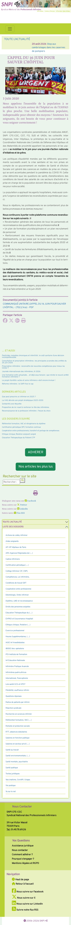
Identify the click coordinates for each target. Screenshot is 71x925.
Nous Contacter (22, 807)
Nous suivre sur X (26, 897)
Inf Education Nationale (15, 660)
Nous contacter (20, 850)
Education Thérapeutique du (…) (19, 613)
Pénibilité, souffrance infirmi (17, 690)
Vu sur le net (11, 791)
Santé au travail (12, 750)
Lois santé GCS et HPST (15, 684)
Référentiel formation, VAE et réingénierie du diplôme (23, 424)
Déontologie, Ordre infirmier (17, 595)
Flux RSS (20, 513)
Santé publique (12, 768)
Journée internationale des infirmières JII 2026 (21, 371)
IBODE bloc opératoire (15, 648)
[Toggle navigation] (10, 28)
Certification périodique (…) (17, 565)
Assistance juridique (23, 845)
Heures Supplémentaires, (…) (18, 636)
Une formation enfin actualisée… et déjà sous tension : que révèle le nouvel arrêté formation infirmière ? (35, 376)
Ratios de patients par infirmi (18, 702)
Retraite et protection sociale (18, 726)
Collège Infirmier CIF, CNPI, (17, 571)
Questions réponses (13, 696)
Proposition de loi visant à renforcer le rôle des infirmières (25, 407)
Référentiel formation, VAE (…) (19, 720)
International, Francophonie (17, 678)
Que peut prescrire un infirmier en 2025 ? (19, 397)
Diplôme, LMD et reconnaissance (19, 601)
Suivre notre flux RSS (27, 909)
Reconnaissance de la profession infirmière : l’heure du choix (26, 411)
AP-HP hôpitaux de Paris (16, 547)
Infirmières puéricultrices (16, 672)
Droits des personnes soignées (18, 607)
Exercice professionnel (15, 630)
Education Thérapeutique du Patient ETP (18, 438)
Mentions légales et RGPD (25, 863)
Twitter (23, 505)
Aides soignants (12, 541)
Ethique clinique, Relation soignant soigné (19, 434)
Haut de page (22, 879)
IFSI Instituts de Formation (16, 654)
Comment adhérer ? (22, 854)
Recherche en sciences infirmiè (19, 714)
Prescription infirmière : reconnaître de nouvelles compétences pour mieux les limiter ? (33, 367)
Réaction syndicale (13, 708)
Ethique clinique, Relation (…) (18, 625)
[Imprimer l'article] (23, 321)
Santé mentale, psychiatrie (17, 762)
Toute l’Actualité (12, 522)
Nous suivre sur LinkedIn (29, 903)
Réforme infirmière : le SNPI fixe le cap (17, 384)
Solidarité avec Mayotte (11, 404)
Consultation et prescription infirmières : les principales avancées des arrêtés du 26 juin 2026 (34, 362)
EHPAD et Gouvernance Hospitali (19, 619)
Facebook (31, 501)
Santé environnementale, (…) (18, 756)
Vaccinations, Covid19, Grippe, (18, 780)
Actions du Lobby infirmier (16, 535)
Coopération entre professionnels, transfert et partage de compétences (30, 431)
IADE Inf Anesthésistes (15, 642)
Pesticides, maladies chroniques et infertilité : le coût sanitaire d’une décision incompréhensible (33, 356)
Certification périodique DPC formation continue (21, 427)
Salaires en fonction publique (17, 738)
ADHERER (35, 452)
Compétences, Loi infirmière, (17, 577)
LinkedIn (23, 509)
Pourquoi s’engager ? (23, 858)
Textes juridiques (12, 774)
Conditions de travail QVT (16, 583)
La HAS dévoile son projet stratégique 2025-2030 (22, 400)
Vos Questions (21, 841)
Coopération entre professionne (18, 589)
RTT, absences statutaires (16, 732)
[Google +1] (17, 321)
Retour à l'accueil (24, 883)
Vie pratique (11, 785)
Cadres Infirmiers (13, 559)
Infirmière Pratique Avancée (17, 666)
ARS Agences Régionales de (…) (19, 553)
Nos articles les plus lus (35, 466)
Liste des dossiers (13, 526)
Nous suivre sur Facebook (30, 891)
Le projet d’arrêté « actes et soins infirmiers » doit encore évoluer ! (28, 380)
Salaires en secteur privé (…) (18, 744)
